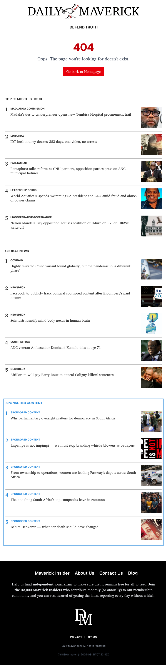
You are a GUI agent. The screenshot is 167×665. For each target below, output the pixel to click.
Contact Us (111, 573)
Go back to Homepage (83, 71)
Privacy (76, 637)
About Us (84, 573)
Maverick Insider (52, 573)
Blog (133, 573)
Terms (92, 637)
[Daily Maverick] (83, 11)
